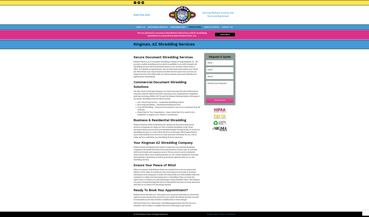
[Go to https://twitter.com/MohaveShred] (138, 3)
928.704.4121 (142, 15)
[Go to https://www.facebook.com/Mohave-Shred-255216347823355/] (135, 3)
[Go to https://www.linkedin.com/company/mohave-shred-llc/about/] (142, 3)
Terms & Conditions (227, 214)
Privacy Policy (212, 214)
